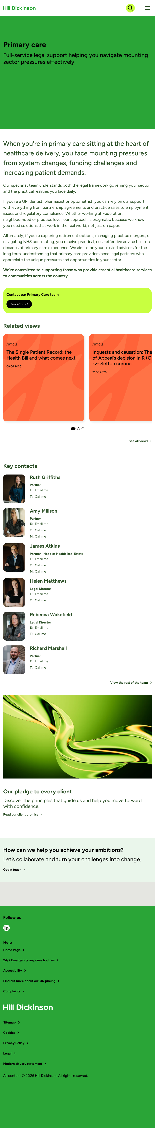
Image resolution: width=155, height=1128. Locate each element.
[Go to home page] (19, 8)
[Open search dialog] (130, 8)
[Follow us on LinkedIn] (6, 928)
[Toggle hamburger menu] (147, 8)
